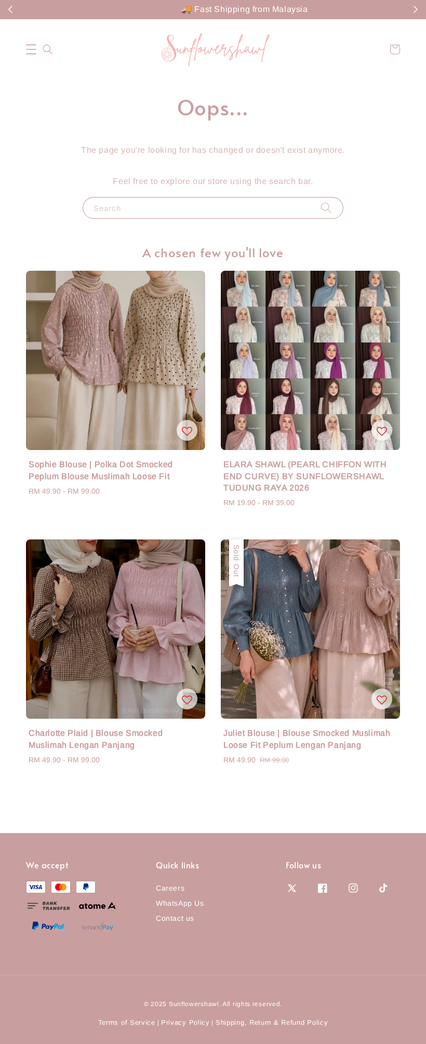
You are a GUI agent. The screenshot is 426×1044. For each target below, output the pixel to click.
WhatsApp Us (180, 903)
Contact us (175, 918)
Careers (170, 888)
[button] (31, 49)
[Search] (326, 207)
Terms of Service (126, 1022)
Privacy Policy (185, 1022)
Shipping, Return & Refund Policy (272, 1022)
